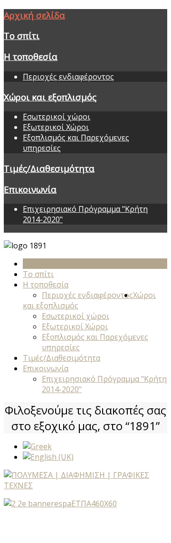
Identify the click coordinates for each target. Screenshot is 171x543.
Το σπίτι (21, 35)
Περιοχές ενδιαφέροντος (68, 76)
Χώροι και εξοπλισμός (50, 97)
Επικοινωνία (30, 189)
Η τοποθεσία (30, 56)
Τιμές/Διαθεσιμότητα (49, 168)
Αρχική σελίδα (34, 15)
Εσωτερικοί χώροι (56, 116)
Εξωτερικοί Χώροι (56, 127)
